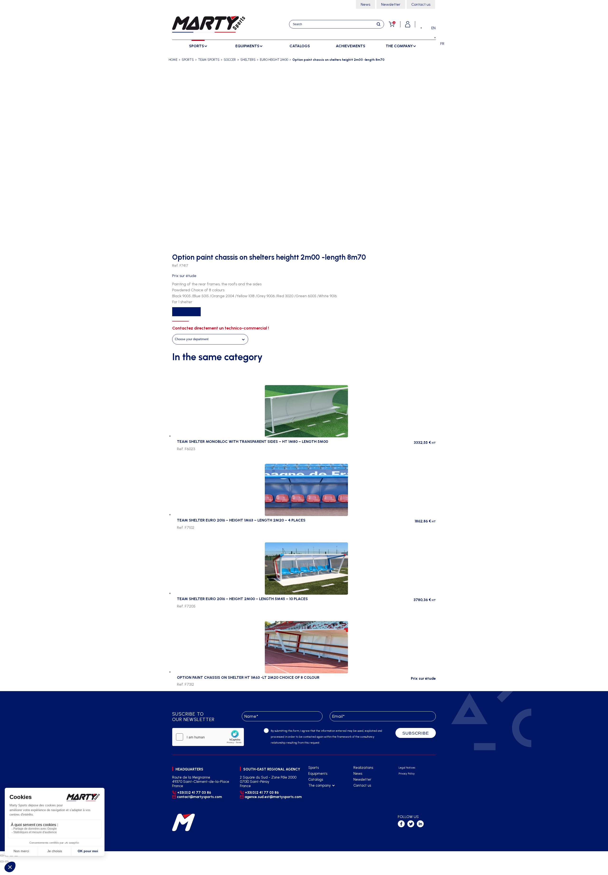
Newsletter (390, 4)
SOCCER (230, 60)
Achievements (350, 46)
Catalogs (300, 46)
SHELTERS (248, 60)
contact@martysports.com (199, 797)
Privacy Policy (407, 773)
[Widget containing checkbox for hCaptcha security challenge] (208, 737)
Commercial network (324, 797)
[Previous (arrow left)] (2, 861)
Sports (313, 767)
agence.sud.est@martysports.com (272, 797)
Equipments (317, 773)
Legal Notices (407, 767)
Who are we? (318, 791)
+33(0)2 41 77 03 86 (194, 792)
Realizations (363, 767)
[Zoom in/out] (2, 855)
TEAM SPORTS (208, 60)
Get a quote (186, 311)
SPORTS (188, 60)
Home (173, 60)
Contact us (420, 4)
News (365, 4)
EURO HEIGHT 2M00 (274, 60)
